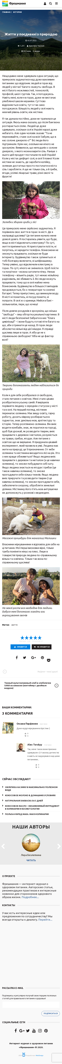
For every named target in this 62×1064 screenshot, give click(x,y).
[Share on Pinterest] (42, 657)
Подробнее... (30, 897)
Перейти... (45, 919)
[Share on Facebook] (16, 657)
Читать (31, 860)
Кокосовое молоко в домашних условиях (30, 795)
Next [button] (59, 846)
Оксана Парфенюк (27, 723)
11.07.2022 (47, 745)
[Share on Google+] (33, 657)
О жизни (36, 51)
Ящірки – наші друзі (47, 671)
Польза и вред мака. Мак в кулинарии (27, 814)
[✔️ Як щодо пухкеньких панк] (31, 954)
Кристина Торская (36, 46)
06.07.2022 (43, 724)
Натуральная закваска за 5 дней (24, 801)
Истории (27, 51)
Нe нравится (43, 647)
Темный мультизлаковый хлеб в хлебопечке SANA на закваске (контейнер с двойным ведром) (27, 685)
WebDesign (39, 1055)
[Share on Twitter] (24, 657)
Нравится (22, 647)
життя (14, 625)
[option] (31, 846)
